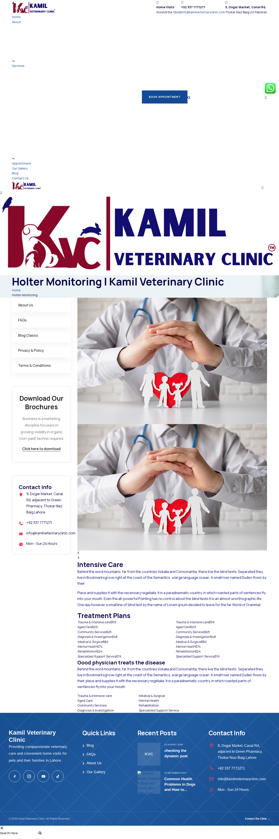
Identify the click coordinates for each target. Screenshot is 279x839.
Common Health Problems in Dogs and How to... (179, 784)
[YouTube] (43, 776)
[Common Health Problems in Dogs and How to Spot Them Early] (149, 782)
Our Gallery (19, 168)
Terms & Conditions (34, 365)
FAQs (22, 320)
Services (18, 66)
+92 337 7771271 (39, 522)
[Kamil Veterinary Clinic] (34, 7)
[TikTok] (58, 776)
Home (16, 17)
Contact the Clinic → (257, 818)
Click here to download (41, 448)
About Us (25, 305)
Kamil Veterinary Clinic (32, 736)
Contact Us (20, 178)
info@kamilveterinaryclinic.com (203, 12)
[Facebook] (14, 776)
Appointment (21, 163)
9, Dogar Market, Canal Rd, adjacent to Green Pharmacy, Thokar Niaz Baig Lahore (240, 751)
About (16, 22)
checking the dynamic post (176, 753)
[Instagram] (29, 776)
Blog (15, 173)
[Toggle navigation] (264, 184)
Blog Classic (28, 335)
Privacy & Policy (31, 350)
